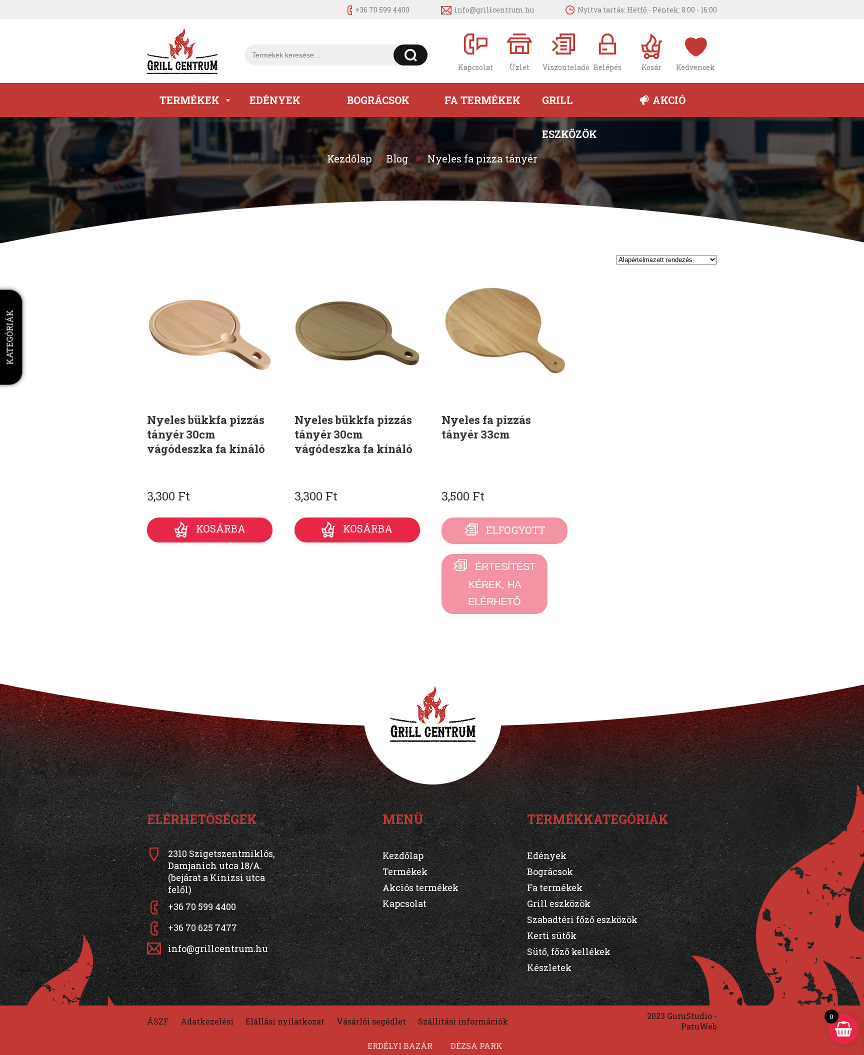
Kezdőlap (349, 158)
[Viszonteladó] (563, 51)
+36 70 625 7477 (202, 928)
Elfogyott (515, 530)
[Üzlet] (519, 51)
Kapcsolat (404, 904)
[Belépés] (607, 51)
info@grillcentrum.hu (494, 9)
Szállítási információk (463, 1021)
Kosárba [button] (221, 528)
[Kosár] (651, 51)
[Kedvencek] (695, 51)
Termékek (190, 100)
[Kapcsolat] (475, 51)
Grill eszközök (569, 105)
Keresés (410, 55)
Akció (669, 100)
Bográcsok (378, 100)
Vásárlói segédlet (371, 1021)
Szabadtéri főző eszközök (582, 920)
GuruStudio (689, 1015)
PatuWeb (699, 1026)
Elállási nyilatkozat (285, 1021)
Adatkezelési (207, 1021)
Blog (397, 158)
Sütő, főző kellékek (568, 952)
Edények (275, 100)
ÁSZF (157, 1021)
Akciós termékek (420, 888)
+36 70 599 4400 (382, 9)
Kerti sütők (551, 936)
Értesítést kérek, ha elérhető (502, 584)
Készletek (549, 968)
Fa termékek (482, 100)
